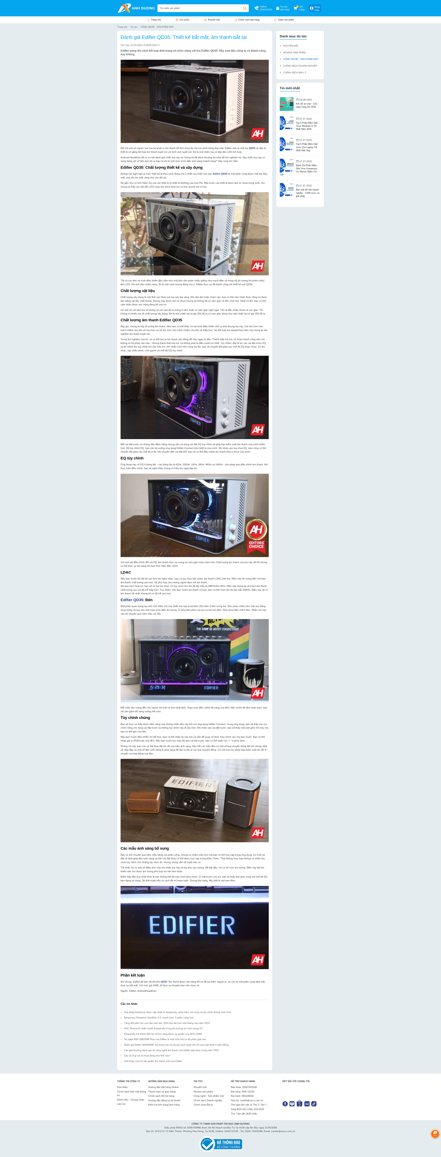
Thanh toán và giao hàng (162, 1091)
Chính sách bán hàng (248, 19)
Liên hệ (121, 1104)
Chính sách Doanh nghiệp (208, 1100)
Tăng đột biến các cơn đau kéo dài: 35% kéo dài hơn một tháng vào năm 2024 (167, 1023)
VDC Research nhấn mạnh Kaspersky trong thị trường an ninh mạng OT (163, 1028)
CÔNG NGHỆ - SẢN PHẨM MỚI (157, 27)
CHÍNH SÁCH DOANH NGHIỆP (300, 65)
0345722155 (266, 10)
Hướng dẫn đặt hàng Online (163, 1087)
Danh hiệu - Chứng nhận (130, 1099)
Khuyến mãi (214, 19)
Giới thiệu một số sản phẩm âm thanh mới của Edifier (153, 1061)
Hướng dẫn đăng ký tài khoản (164, 1100)
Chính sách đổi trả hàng (161, 1095)
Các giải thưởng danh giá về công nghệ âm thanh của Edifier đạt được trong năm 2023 (171, 1050)
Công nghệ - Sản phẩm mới (209, 1095)
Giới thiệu (122, 1087)
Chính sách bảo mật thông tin (131, 1093)
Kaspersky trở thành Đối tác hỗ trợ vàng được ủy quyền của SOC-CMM (163, 1034)
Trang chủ (156, 19)
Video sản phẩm (286, 19)
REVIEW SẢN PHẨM (294, 52)
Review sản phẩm (203, 1091)
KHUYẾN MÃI (290, 45)
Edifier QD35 (132, 600)
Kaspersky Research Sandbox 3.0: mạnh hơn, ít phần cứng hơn (159, 1017)
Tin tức (134, 27)
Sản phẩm (184, 19)
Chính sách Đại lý (203, 1104)
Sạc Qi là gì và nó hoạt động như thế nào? (147, 1055)
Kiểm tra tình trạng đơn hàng (164, 1104)
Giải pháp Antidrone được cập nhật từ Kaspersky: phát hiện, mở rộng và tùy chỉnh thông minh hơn (177, 1012)
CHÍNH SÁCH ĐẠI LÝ (294, 72)
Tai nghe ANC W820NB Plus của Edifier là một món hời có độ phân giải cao (165, 1039)
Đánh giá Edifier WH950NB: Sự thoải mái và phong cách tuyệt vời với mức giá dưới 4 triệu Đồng (176, 1044)
